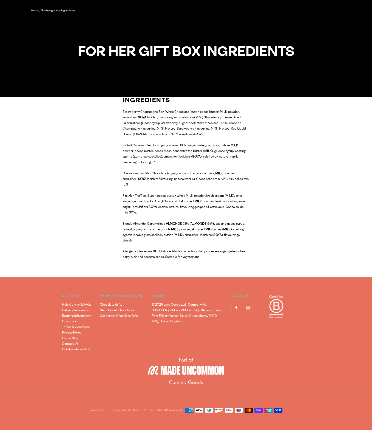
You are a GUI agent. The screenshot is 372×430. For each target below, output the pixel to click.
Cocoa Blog (70, 338)
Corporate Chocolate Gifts (119, 315)
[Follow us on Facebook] (236, 308)
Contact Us (70, 343)
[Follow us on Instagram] (248, 308)
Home (35, 10)
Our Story (69, 321)
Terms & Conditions (76, 327)
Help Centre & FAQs (76, 304)
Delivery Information (76, 310)
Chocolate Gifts (111, 304)
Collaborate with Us (76, 349)
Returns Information (76, 315)
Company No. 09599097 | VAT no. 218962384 (139, 410)
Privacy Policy (71, 332)
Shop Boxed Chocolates (117, 310)
